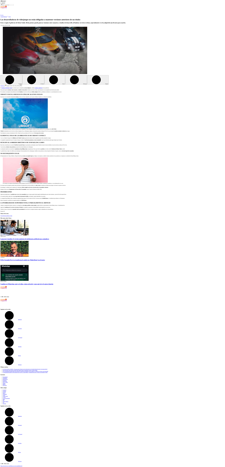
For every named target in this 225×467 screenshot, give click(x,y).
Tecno (9, 16)
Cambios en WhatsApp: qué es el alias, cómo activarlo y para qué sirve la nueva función (26, 284)
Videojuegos (5, 215)
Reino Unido (9, 215)
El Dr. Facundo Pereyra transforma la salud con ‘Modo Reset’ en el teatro (22, 260)
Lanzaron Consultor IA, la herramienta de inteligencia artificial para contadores (24, 239)
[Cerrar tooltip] (21, 85)
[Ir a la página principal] (9, 14)
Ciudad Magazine (3, 16)
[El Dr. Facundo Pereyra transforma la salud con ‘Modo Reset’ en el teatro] (112, 249)
